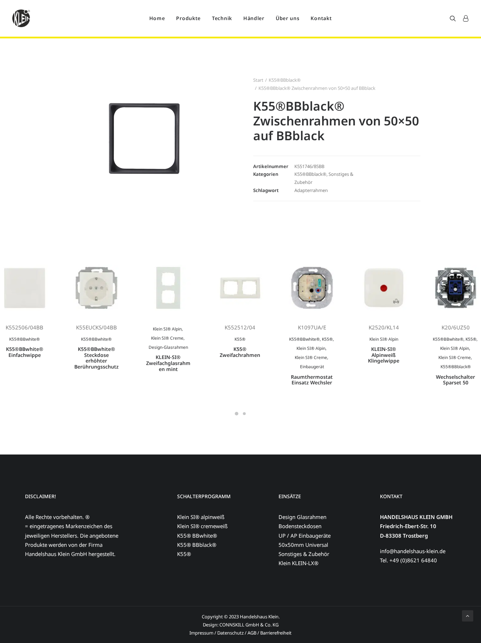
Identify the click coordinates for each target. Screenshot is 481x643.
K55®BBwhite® (24, 339)
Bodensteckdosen (300, 526)
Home (157, 18)
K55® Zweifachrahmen (240, 352)
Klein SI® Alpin (167, 329)
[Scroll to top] (467, 615)
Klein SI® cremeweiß (202, 526)
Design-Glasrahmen (168, 347)
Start (258, 80)
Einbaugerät (312, 367)
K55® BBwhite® (197, 535)
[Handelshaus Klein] (21, 18)
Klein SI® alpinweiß (200, 516)
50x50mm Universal (303, 544)
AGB (252, 633)
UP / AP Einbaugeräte (305, 535)
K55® (240, 339)
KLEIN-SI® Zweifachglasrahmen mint (168, 363)
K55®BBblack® (285, 80)
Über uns (288, 18)
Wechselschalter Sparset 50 (455, 379)
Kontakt (321, 18)
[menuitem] (157, 18)
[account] (464, 18)
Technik (222, 18)
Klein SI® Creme (167, 338)
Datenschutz (230, 633)
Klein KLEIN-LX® (298, 563)
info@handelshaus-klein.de (412, 551)
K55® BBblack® (196, 544)
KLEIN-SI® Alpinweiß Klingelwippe (383, 355)
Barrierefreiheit (276, 633)
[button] (454, 18)
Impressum (201, 633)
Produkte (188, 18)
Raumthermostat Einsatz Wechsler (312, 379)
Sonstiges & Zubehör (304, 553)
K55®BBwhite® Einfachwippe (24, 352)
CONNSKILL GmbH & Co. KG (249, 625)
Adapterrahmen (311, 190)
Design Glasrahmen (302, 516)
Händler (253, 18)
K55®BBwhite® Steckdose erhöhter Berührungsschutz (96, 358)
